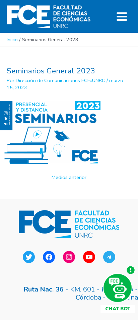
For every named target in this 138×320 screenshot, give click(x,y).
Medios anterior (69, 177)
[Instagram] (69, 257)
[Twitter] (29, 257)
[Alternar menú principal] (121, 16)
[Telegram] (109, 257)
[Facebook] (49, 257)
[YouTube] (89, 257)
